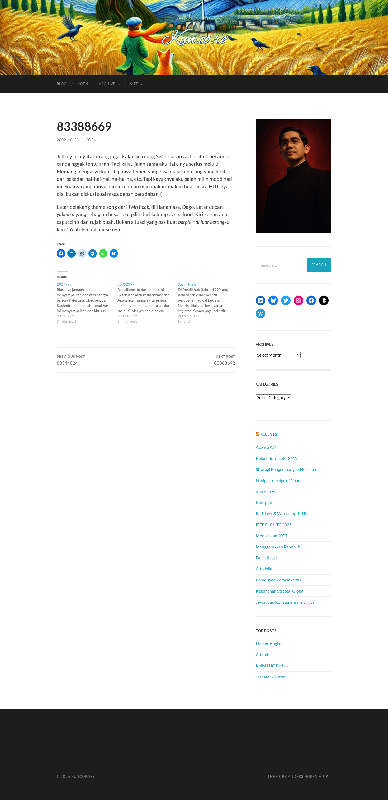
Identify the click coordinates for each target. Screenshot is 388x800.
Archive (107, 84)
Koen (82, 84)
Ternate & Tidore (271, 676)
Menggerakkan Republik (278, 546)
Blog (62, 84)
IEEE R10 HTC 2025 (274, 524)
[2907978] (87, 303)
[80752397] (147, 303)
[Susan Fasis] (208, 303)
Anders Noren (303, 776)
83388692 (224, 360)
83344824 (71, 360)
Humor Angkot (269, 643)
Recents (268, 434)
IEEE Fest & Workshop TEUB (282, 513)
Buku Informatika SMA (276, 458)
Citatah (262, 654)
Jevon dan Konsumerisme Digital (285, 601)
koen (91, 139)
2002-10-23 (68, 139)
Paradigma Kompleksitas (278, 579)
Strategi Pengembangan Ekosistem (287, 469)
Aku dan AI (266, 491)
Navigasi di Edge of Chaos (279, 480)
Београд (264, 502)
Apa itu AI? (266, 447)
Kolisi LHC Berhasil (273, 665)
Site (134, 84)
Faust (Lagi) (266, 557)
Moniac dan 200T (271, 535)
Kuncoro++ (83, 776)
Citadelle (264, 568)
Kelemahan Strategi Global (280, 590)
